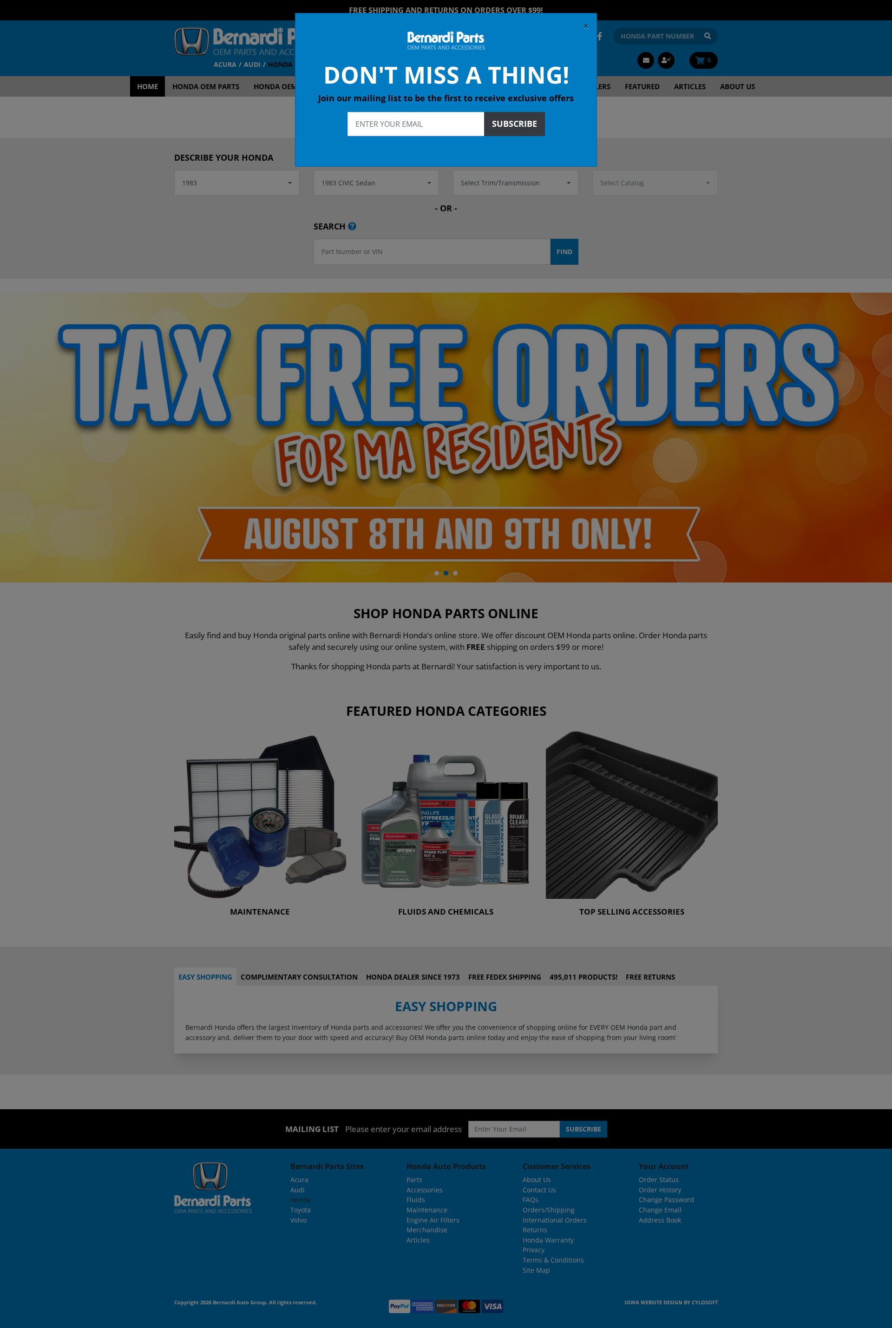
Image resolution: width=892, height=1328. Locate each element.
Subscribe (514, 123)
